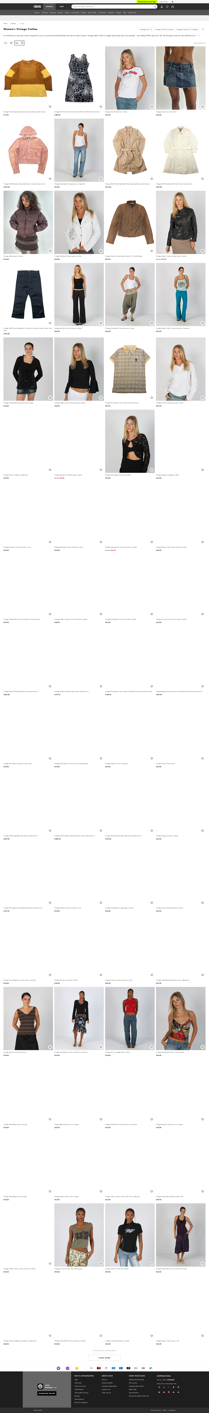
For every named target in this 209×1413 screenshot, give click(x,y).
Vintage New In (146, 29)
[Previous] (137, 29)
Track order (78, 1383)
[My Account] (161, 6)
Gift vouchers (133, 1383)
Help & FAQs (163, 2)
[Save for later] (50, 106)
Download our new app (147, 2)
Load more (104, 1358)
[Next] (203, 29)
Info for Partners (134, 1393)
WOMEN (49, 7)
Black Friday (133, 1389)
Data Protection (79, 1399)
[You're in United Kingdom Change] (172, 1)
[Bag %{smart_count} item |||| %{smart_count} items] (172, 6)
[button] (159, 1387)
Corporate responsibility (109, 1386)
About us (104, 1380)
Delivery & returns (80, 1386)
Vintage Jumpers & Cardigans (187, 29)
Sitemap (77, 1396)
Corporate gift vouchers (136, 1386)
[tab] (37, 12)
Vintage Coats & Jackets (164, 29)
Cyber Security (106, 1393)
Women (13, 23)
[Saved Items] (167, 6)
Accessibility (172, 1410)
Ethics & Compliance (81, 1402)
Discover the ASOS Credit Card (139, 1396)
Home (5, 23)
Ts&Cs (164, 1410)
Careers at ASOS (107, 1383)
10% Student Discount (81, 1393)
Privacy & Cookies (156, 1410)
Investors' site (106, 1389)
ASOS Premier (79, 1389)
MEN (62, 7)
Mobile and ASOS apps (136, 1380)
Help (76, 1380)
